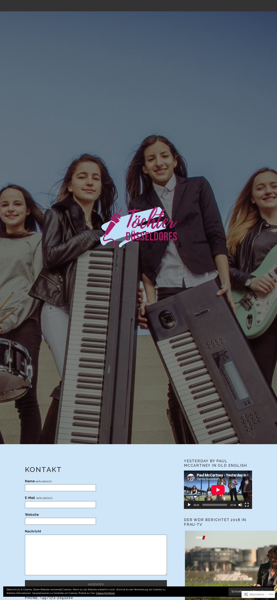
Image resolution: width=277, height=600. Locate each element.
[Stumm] (240, 505)
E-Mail (39, 498)
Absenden (96, 584)
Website (32, 515)
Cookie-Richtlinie (105, 593)
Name (38, 481)
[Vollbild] (247, 505)
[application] (218, 490)
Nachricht (33, 531)
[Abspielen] (189, 505)
